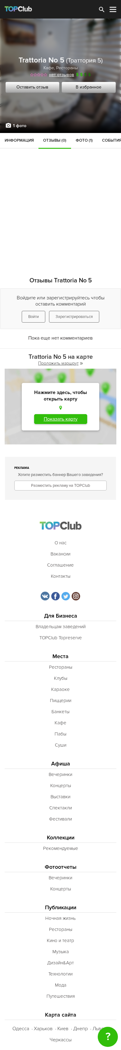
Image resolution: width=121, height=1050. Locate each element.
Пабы (60, 733)
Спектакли (60, 807)
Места (60, 656)
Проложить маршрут (58, 363)
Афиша (60, 764)
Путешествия (61, 996)
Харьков (43, 1029)
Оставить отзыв (32, 87)
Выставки (60, 796)
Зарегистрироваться (74, 316)
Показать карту (61, 419)
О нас (60, 542)
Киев (63, 1029)
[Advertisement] (60, 196)
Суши (60, 745)
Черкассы (61, 1040)
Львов (99, 1029)
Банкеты (60, 711)
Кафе (48, 68)
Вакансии (60, 553)
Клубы (60, 678)
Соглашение (60, 565)
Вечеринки (60, 774)
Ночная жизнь (60, 918)
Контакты (60, 576)
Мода (60, 985)
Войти (33, 316)
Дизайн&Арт (60, 962)
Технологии (60, 973)
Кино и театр (60, 940)
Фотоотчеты (61, 867)
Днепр (80, 1029)
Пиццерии (60, 700)
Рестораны (67, 68)
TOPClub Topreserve (60, 637)
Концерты (60, 785)
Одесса (20, 1029)
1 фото (19, 125)
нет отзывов (61, 74)
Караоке (60, 689)
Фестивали (60, 818)
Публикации (60, 907)
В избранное (88, 87)
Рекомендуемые (60, 848)
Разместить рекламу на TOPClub (60, 485)
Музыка (60, 951)
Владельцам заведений (61, 626)
